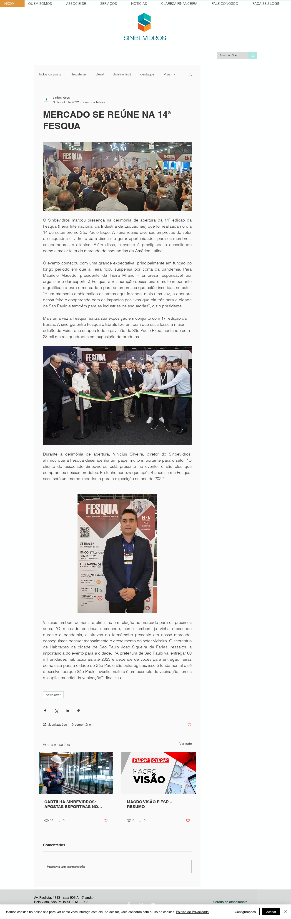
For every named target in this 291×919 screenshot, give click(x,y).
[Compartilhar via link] (78, 710)
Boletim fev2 (122, 74)
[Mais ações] (189, 100)
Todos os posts (50, 74)
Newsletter (78, 74)
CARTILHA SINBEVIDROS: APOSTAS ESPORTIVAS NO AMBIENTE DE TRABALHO (71, 804)
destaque (147, 74)
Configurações (245, 911)
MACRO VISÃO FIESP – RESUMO (149, 804)
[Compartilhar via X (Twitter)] (56, 710)
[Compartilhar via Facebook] (45, 710)
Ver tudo (185, 744)
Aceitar (271, 911)
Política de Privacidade (192, 911)
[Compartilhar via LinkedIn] (67, 710)
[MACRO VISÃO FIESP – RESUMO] (158, 773)
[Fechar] (285, 911)
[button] (190, 74)
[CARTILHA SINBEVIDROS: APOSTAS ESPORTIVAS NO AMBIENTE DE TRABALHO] (76, 773)
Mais (167, 74)
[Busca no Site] (252, 55)
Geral (99, 74)
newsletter (53, 695)
